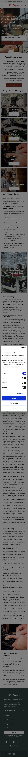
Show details (20, 393)
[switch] (24, 378)
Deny (14, 408)
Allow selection (14, 403)
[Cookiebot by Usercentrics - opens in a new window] (20, 348)
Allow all (14, 398)
